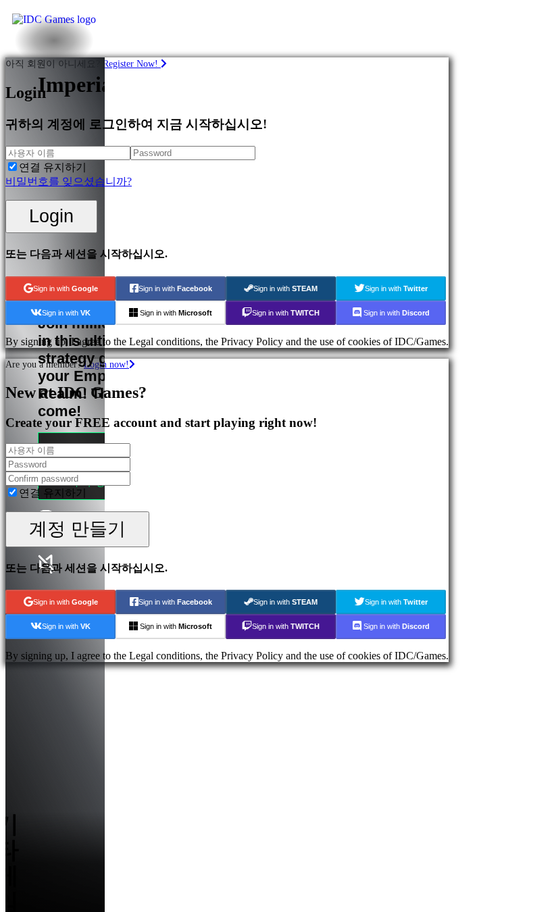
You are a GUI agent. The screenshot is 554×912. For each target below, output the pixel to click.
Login (51, 215)
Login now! (106, 364)
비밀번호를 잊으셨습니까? (68, 181)
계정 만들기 (77, 528)
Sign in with (65, 288)
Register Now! (132, 63)
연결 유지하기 (52, 167)
